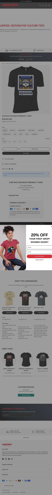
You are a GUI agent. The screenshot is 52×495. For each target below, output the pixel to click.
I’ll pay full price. (39, 259)
